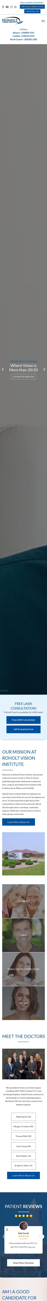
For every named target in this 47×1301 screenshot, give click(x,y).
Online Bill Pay (32, 11)
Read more (31, 1247)
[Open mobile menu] (43, 21)
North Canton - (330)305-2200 (23, 39)
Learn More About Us (18, 822)
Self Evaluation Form (23, 729)
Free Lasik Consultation (32, 6)
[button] (1, 690)
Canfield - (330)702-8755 (24, 36)
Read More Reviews (23, 1262)
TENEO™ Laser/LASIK (23, 385)
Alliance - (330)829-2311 (23, 33)
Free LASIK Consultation (23, 720)
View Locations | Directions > (32, 2)
